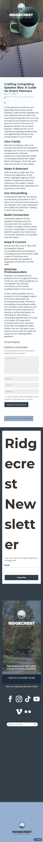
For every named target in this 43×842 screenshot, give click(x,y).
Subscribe (21, 577)
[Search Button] (39, 724)
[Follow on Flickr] (28, 711)
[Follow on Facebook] (10, 699)
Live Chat (38, 839)
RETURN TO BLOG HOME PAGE (19, 418)
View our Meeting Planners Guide (21, 686)
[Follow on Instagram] (19, 699)
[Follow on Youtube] (36, 699)
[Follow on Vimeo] (19, 711)
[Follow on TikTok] (28, 699)
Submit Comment (16, 404)
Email (7, 565)
